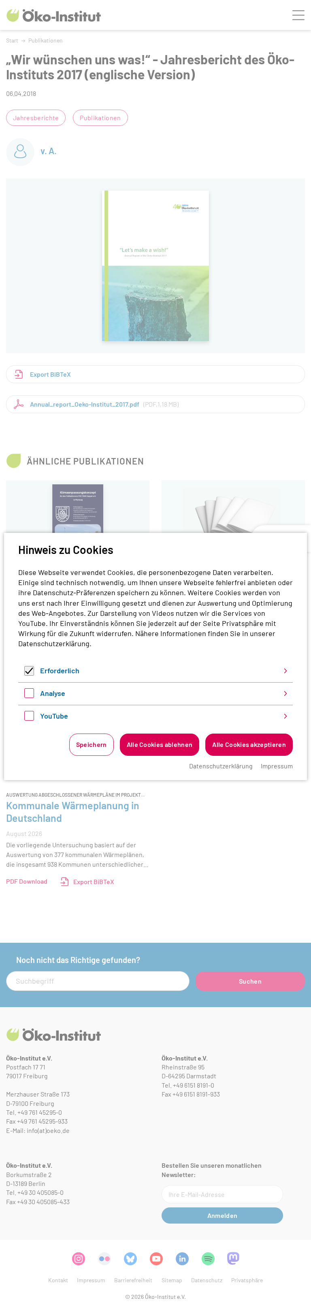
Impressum (277, 766)
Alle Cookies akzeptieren (249, 744)
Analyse (52, 693)
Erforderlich (59, 670)
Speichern (91, 744)
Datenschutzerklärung (53, 643)
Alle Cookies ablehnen (160, 744)
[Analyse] (29, 695)
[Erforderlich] (29, 672)
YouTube (54, 715)
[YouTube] (29, 717)
